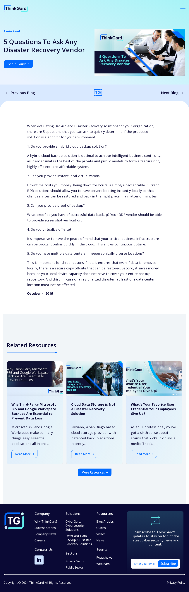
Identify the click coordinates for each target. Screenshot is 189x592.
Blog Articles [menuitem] (105, 521)
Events (101, 549)
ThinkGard (36, 583)
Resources (104, 513)
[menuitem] (79, 530)
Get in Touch (17, 64)
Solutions (73, 513)
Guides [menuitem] (101, 528)
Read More (23, 454)
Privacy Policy (176, 583)
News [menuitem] (100, 540)
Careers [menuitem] (40, 540)
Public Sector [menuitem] (74, 567)
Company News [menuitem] (45, 534)
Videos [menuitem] (101, 534)
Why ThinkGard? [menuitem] (46, 521)
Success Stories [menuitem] (45, 528)
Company (42, 513)
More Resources (93, 472)
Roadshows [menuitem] (104, 557)
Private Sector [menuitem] (75, 561)
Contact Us (44, 549)
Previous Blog (23, 93)
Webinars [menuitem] (103, 564)
